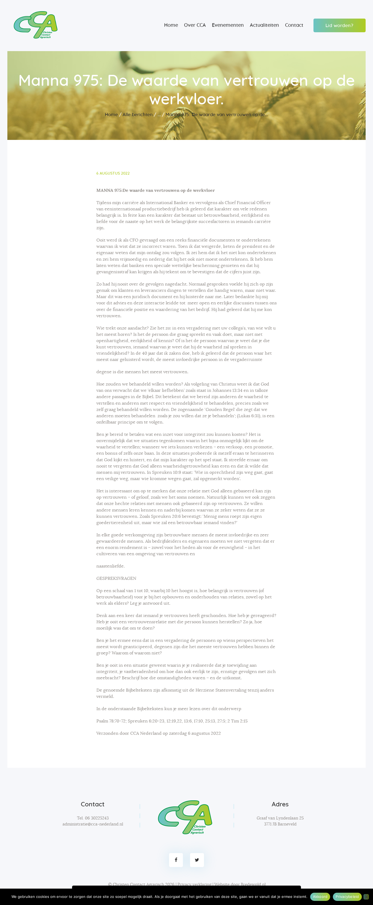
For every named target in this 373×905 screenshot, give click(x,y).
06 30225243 (97, 818)
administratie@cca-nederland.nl (93, 824)
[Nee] (366, 897)
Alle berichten (138, 114)
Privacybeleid (347, 896)
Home (111, 114)
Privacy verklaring (194, 885)
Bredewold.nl (253, 885)
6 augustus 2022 (113, 173)
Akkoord (320, 896)
